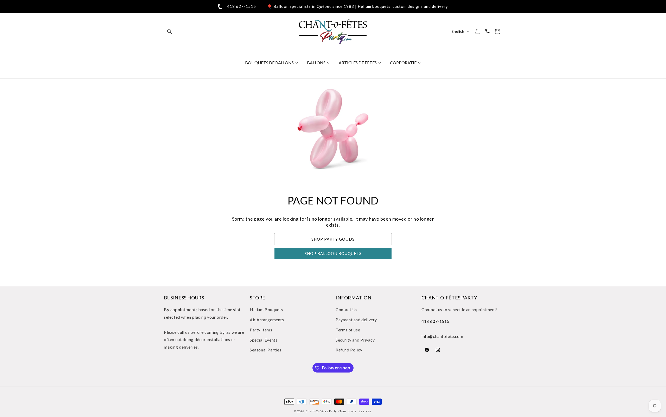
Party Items (261, 329)
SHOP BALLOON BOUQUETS (333, 253)
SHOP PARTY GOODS (333, 239)
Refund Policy (349, 350)
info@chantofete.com (442, 336)
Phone (487, 31)
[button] (169, 31)
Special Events (263, 339)
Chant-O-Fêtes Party (321, 411)
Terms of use (348, 329)
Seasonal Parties (265, 350)
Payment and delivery (356, 319)
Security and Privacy (355, 339)
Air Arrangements (267, 319)
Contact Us (346, 309)
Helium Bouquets (266, 309)
